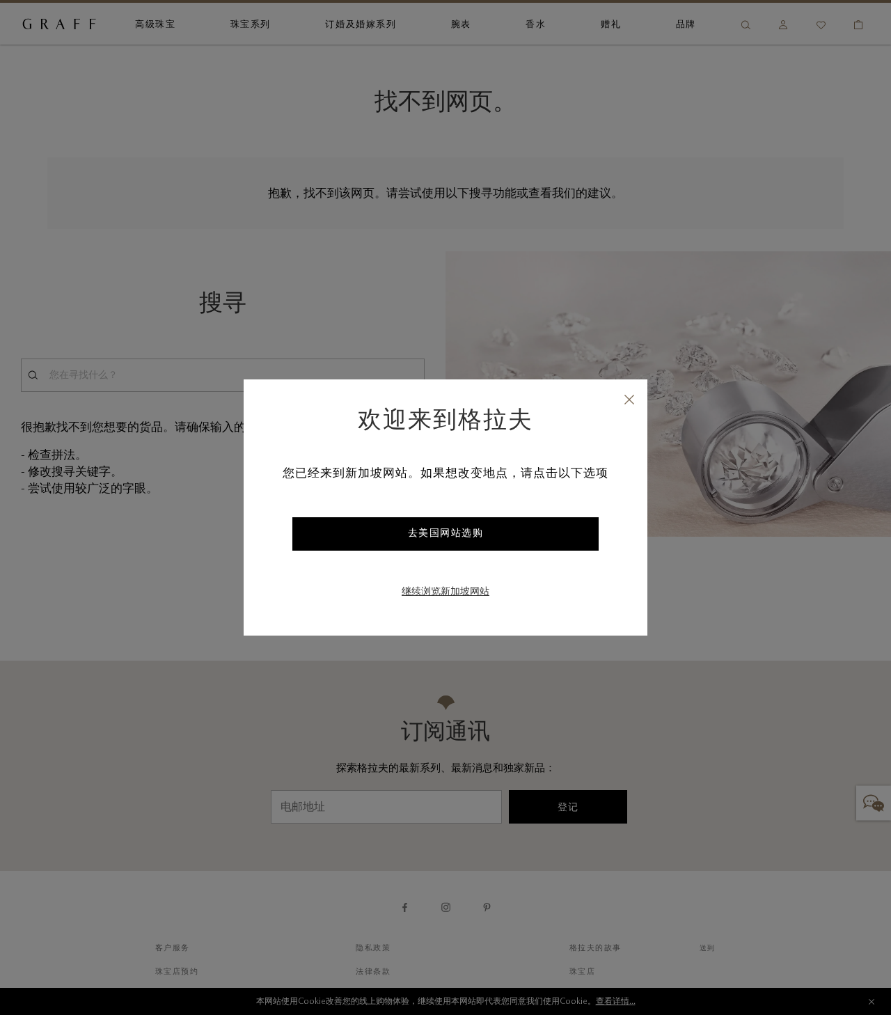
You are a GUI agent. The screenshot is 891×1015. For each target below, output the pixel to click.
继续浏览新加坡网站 (445, 592)
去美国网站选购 (446, 534)
